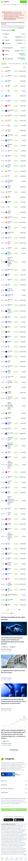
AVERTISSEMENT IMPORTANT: (8, 824)
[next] (23, 609)
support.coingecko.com (10, 17)
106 (19, 609)
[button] (14, 750)
